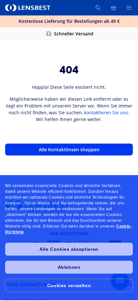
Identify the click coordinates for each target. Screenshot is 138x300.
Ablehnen (69, 267)
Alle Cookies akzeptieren (68, 249)
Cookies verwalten (69, 285)
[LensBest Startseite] (28, 7)
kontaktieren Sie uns (106, 112)
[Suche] (98, 8)
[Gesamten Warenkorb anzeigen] (113, 8)
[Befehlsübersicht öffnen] (129, 8)
